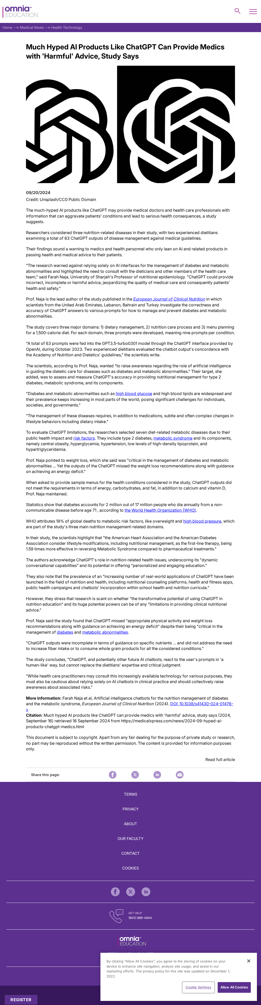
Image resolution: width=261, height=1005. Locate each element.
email (180, 775)
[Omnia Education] (20, 11)
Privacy (131, 809)
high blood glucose (134, 393)
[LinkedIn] (145, 891)
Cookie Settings (198, 987)
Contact (130, 853)
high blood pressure (202, 521)
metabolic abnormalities (105, 632)
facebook (112, 775)
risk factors (84, 438)
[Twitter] (130, 891)
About (130, 823)
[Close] (248, 961)
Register (20, 999)
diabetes (65, 632)
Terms (130, 794)
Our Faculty (130, 838)
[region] (178, 977)
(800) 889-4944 (140, 918)
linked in (157, 775)
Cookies (130, 868)
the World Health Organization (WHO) (160, 510)
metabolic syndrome (172, 438)
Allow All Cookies (234, 987)
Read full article (220, 759)
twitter (135, 775)
